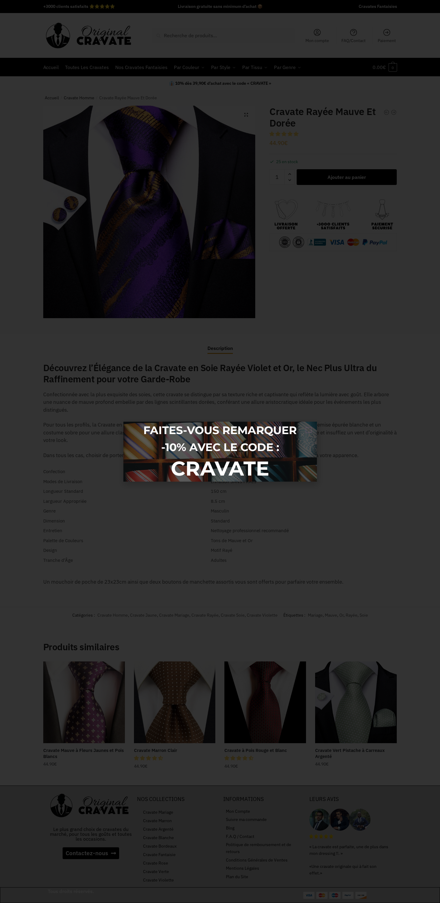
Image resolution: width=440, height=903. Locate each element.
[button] (308, 430)
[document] (220, 451)
